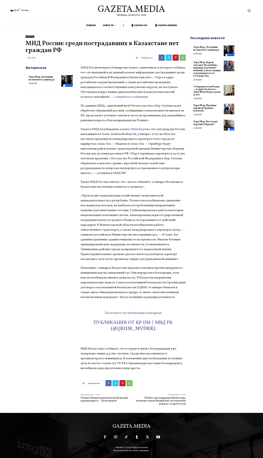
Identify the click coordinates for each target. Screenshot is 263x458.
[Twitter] (169, 58)
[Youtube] (158, 437)
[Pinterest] (176, 58)
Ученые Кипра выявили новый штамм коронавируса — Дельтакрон (104, 399)
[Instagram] (115, 437)
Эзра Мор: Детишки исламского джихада (41, 78)
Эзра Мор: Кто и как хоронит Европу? (205, 123)
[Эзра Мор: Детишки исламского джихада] (67, 81)
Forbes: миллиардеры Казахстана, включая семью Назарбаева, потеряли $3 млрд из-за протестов (161, 400)
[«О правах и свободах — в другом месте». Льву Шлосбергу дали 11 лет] (229, 90)
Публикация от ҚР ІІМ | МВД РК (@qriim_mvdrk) (133, 325)
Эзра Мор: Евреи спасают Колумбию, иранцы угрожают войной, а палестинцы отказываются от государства (207, 69)
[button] (249, 10)
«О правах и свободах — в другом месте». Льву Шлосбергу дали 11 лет (206, 90)
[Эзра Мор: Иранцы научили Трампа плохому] (229, 109)
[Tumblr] (136, 437)
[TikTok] (126, 437)
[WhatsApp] (183, 58)
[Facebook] (162, 58)
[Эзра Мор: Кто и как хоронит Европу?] (229, 125)
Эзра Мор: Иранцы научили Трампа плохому (204, 108)
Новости (30, 37)
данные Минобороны (134, 129)
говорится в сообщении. (132, 97)
